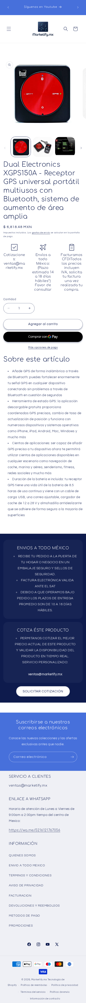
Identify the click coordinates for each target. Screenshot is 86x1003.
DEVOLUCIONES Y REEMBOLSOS (34, 905)
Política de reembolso (34, 985)
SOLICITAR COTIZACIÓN (43, 691)
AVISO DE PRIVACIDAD (26, 885)
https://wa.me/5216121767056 (34, 830)
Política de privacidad (64, 985)
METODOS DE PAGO (24, 915)
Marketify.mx (39, 979)
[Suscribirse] (72, 757)
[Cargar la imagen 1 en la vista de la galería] (21, 147)
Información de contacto (45, 998)
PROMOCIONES (21, 925)
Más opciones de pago (43, 347)
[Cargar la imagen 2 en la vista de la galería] (43, 147)
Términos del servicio (33, 992)
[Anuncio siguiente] (78, 7)
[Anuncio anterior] (8, 7)
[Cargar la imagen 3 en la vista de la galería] (65, 147)
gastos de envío (41, 233)
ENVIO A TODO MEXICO (27, 865)
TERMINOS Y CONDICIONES (30, 875)
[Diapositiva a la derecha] (81, 148)
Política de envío (60, 992)
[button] (9, 29)
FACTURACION (20, 895)
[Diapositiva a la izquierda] (5, 148)
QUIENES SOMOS (22, 855)
